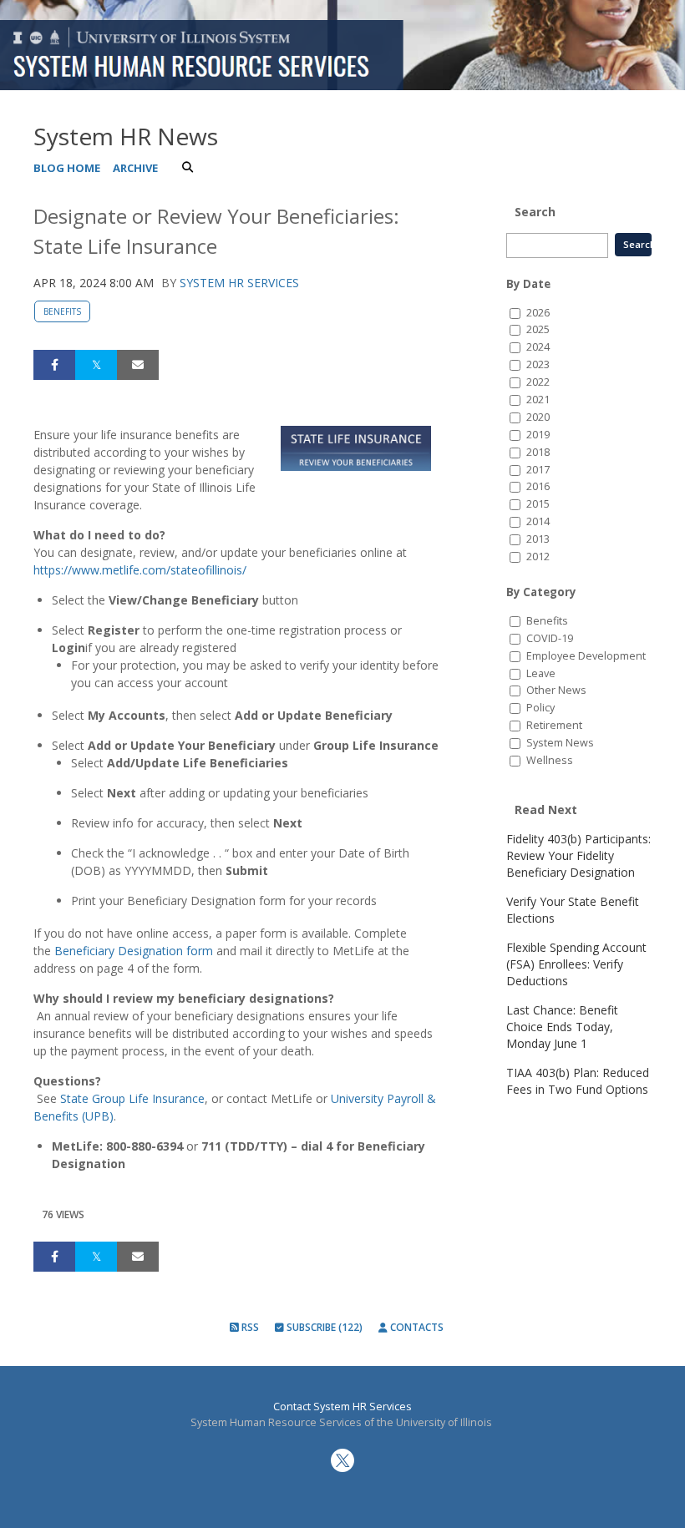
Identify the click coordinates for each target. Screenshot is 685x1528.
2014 (538, 521)
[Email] (138, 365)
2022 (538, 382)
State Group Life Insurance (132, 1098)
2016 (538, 486)
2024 (538, 347)
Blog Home (66, 167)
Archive (135, 167)
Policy (540, 708)
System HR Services (239, 283)
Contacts (416, 1327)
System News (560, 743)
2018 (538, 452)
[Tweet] (96, 365)
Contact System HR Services (342, 1406)
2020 (538, 417)
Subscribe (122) (323, 1327)
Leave (541, 673)
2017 (538, 470)
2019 (538, 435)
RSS (249, 1327)
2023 (538, 364)
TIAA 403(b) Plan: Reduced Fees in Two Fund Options (577, 1081)
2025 (538, 329)
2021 (538, 399)
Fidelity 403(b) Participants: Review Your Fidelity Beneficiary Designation (578, 855)
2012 (538, 556)
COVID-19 (549, 638)
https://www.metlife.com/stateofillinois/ (139, 570)
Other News (556, 690)
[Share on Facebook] (54, 365)
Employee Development (586, 656)
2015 (538, 504)
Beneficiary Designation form (133, 951)
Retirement (554, 725)
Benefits (62, 311)
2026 (538, 313)
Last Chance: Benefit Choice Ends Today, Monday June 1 (562, 1026)
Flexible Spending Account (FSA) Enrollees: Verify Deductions (576, 964)
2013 (538, 539)
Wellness (549, 760)
